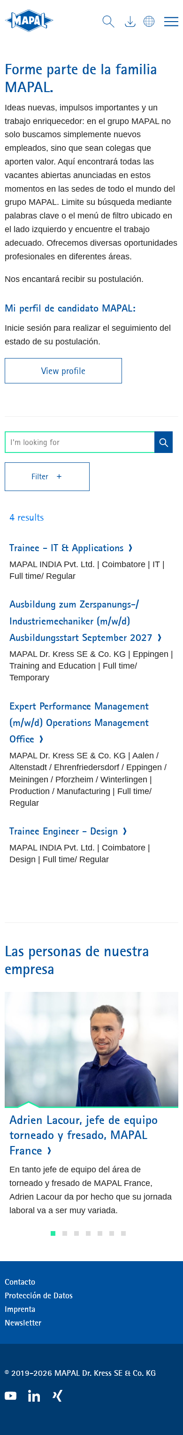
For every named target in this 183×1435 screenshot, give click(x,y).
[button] (53, 1233)
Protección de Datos (39, 1295)
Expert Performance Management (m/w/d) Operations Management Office (79, 723)
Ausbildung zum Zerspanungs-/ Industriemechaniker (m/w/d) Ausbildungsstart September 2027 (80, 621)
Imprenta (20, 1309)
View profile (63, 370)
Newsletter (23, 1323)
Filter (41, 476)
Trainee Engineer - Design (63, 831)
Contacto (20, 1282)
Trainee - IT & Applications (66, 547)
